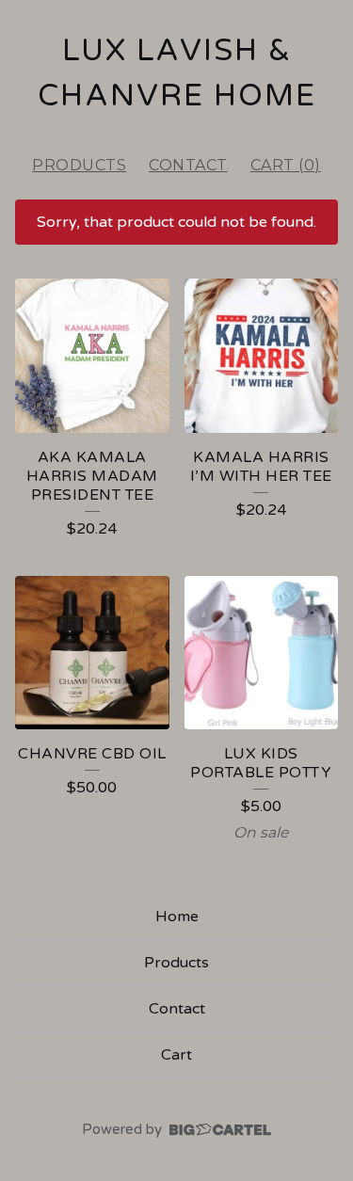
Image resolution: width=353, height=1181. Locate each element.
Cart (176, 1054)
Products (79, 165)
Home (177, 916)
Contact (188, 165)
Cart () (285, 165)
